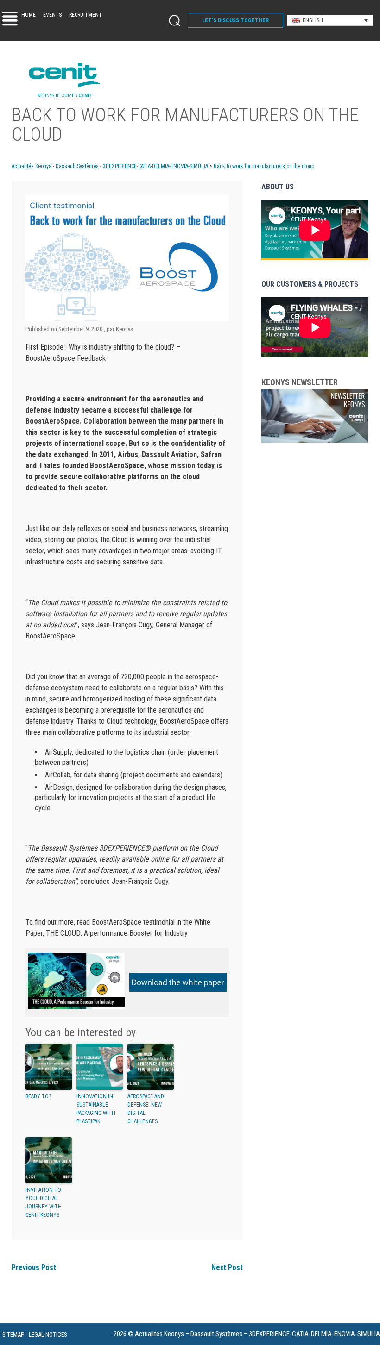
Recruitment (85, 15)
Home (28, 15)
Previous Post (34, 1267)
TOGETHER (235, 20)
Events (52, 15)
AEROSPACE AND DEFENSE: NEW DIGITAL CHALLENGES (145, 1109)
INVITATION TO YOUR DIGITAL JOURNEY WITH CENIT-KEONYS (43, 1202)
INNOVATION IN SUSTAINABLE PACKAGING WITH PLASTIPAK (95, 1109)
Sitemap (13, 1334)
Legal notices (48, 1334)
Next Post (227, 1267)
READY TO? (38, 1096)
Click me (171, 20)
